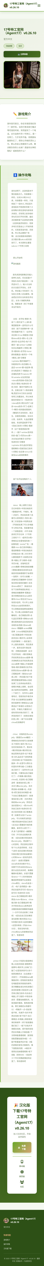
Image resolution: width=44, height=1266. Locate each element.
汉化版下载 (8, 1248)
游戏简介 (7, 1240)
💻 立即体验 (23, 54)
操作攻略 (7, 1244)
